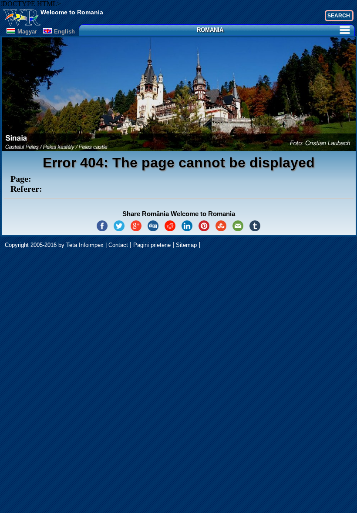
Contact (118, 245)
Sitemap (186, 245)
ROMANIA (210, 30)
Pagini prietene (152, 245)
